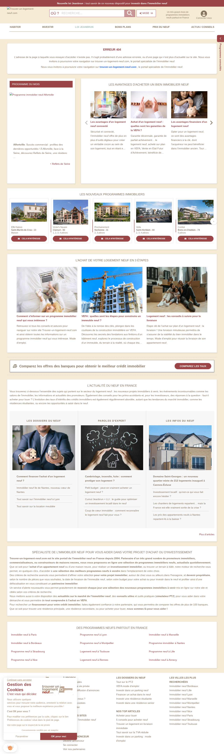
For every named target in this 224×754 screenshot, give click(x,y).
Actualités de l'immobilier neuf (79, 719)
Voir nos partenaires (74, 749)
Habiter (15, 27)
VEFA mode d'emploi (127, 686)
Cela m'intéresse (30, 239)
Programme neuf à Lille (162, 651)
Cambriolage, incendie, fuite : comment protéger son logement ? (108, 478)
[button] (10, 747)
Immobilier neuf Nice (180, 711)
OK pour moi (58, 736)
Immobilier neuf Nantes (182, 707)
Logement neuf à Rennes (94, 659)
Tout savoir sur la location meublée (36, 506)
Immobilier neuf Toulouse (183, 723)
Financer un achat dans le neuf (133, 694)
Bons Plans (123, 27)
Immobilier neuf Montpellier (184, 702)
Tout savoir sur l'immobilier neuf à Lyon (38, 499)
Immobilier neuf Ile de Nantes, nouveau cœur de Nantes (43, 489)
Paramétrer (22, 736)
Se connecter (70, 744)
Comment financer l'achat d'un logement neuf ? (41, 478)
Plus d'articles (206, 534)
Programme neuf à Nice (24, 659)
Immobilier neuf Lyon (180, 694)
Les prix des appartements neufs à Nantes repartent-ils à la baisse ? (176, 516)
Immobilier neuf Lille (180, 690)
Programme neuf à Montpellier (97, 643)
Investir (47, 27)
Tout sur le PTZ (124, 681)
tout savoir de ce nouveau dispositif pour (112, 3)
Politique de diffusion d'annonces (81, 690)
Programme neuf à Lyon (93, 634)
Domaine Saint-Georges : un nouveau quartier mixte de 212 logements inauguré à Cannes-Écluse (179, 480)
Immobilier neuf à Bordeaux (26, 643)
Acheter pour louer (126, 715)
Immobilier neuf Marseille (183, 698)
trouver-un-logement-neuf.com (118, 66)
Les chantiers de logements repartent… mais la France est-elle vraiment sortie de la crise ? (179, 505)
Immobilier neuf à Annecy (163, 659)
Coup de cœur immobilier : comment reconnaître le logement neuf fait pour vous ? (112, 512)
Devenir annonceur (73, 740)
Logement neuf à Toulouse (95, 651)
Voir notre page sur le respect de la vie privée (28, 725)
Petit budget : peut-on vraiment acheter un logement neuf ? (108, 489)
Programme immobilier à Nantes (167, 643)
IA (147, 13)
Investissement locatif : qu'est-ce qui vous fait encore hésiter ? (178, 494)
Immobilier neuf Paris (181, 715)
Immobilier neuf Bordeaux (183, 686)
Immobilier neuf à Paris (24, 634)
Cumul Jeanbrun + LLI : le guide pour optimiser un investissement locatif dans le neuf (111, 501)
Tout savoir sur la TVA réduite (132, 732)
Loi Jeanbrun (84, 27)
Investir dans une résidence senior (135, 702)
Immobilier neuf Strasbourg (184, 719)
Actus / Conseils (202, 27)
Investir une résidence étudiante (134, 698)
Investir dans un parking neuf (132, 690)
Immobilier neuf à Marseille (164, 634)
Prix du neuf (161, 27)
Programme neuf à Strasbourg (28, 651)
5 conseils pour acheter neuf (132, 719)
